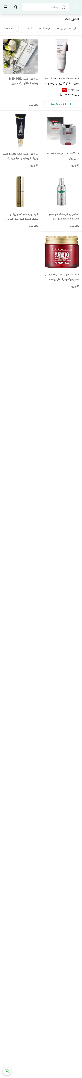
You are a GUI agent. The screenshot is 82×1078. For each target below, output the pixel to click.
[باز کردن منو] (76, 7)
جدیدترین (66, 28)
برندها (46, 28)
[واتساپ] (7, 1071)
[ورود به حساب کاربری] (15, 7)
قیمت (29, 28)
